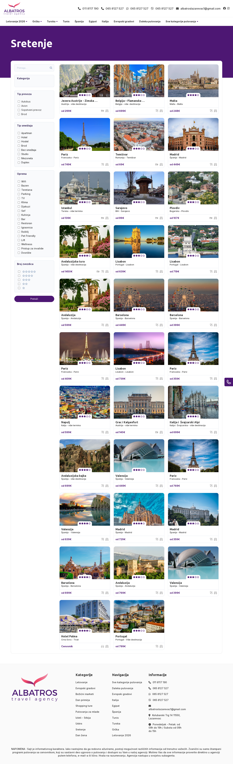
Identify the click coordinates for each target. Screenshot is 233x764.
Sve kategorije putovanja (181, 21)
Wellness (26, 244)
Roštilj (25, 231)
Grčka (36, 21)
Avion (24, 105)
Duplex (25, 162)
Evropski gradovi (124, 21)
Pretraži (34, 299)
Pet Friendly (28, 235)
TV (23, 198)
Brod (24, 114)
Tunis (66, 21)
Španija (79, 21)
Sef (23, 210)
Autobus (26, 101)
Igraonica (27, 227)
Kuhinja (25, 214)
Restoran (26, 223)
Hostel (24, 141)
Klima (24, 202)
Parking (25, 193)
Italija (105, 21)
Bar (23, 219)
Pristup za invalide (32, 248)
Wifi (23, 181)
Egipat (93, 21)
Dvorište (26, 252)
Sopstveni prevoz (31, 109)
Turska (51, 21)
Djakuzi (25, 206)
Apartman (26, 133)
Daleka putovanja (150, 21)
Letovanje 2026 (15, 21)
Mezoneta (27, 158)
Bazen (25, 185)
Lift (23, 240)
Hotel (24, 137)
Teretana (26, 189)
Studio (24, 154)
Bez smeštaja (28, 149)
